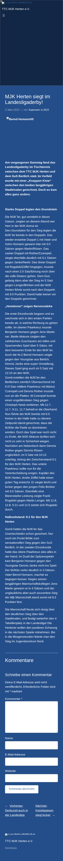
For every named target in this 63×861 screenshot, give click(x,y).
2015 (46, 110)
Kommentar (13, 698)
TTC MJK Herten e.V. (16, 9)
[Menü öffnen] (4, 15)
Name (9, 738)
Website (10, 771)
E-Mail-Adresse (15, 754)
